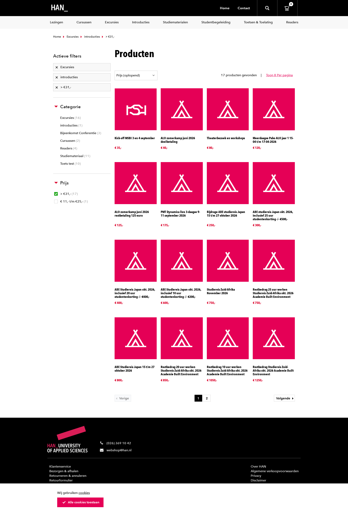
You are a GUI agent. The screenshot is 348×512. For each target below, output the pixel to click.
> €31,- (68, 194)
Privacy (256, 476)
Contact (244, 8)
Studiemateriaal (74, 156)
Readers (68, 148)
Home (225, 8)
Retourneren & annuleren (67, 476)
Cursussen (69, 141)
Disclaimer (258, 480)
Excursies (72, 36)
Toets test (70, 164)
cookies (84, 493)
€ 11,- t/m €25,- (73, 201)
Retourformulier (61, 480)
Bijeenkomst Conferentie (80, 133)
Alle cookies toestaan (83, 502)
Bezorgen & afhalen (63, 471)
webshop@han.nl (119, 450)
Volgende (283, 398)
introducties (91, 36)
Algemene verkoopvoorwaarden (275, 471)
